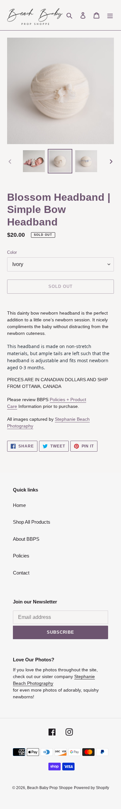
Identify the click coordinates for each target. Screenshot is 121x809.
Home (19, 505)
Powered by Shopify (91, 788)
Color (12, 252)
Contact (21, 572)
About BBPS (26, 539)
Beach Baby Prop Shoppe (50, 788)
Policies (21, 555)
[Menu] (110, 15)
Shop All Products (31, 522)
